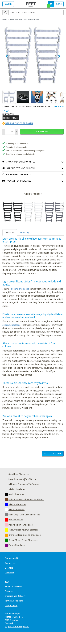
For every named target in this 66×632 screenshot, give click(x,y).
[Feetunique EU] (31, 4)
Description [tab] (9, 232)
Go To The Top (51, 453)
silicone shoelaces (20, 288)
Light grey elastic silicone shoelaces (24, 19)
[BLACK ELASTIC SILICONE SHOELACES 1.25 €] (12, 212)
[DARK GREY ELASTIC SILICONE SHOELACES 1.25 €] (54, 212)
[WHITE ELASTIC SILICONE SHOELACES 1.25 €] (33, 212)
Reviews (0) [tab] (24, 232)
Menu (9, 4)
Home (4, 19)
